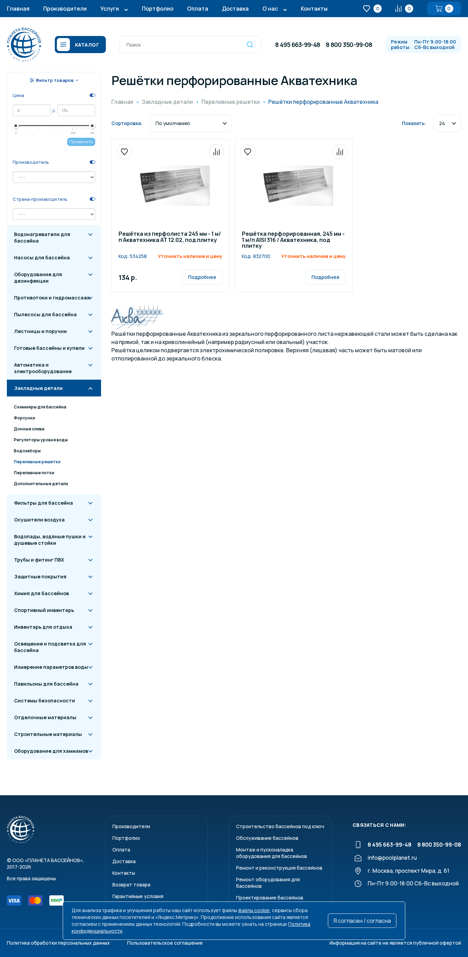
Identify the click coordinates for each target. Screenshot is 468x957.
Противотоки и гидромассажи (52, 297)
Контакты (314, 8)
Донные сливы (29, 429)
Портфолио (157, 8)
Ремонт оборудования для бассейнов (268, 882)
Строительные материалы (48, 734)
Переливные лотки (34, 473)
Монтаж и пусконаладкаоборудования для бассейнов (271, 852)
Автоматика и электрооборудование (43, 368)
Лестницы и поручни (40, 331)
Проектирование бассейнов (269, 897)
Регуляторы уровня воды (41, 440)
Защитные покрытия (40, 576)
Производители (65, 8)
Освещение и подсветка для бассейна (50, 646)
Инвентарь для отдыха (43, 627)
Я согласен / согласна (362, 920)
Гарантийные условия (137, 896)
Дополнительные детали (41, 484)
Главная (18, 8)
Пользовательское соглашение (165, 943)
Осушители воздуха (39, 519)
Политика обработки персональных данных (58, 943)
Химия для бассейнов (41, 593)
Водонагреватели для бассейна (42, 237)
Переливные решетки (37, 462)
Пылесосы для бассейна (45, 314)
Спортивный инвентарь (44, 610)
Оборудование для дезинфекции (38, 277)
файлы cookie (254, 910)
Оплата (197, 8)
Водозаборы (27, 451)
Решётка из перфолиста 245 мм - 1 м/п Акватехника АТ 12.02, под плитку (170, 237)
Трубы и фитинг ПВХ (39, 559)
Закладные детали (38, 388)
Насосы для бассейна (42, 257)
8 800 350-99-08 (349, 44)
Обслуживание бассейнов (267, 838)
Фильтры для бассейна (43, 503)
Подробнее (202, 277)
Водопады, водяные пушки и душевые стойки (50, 539)
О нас (270, 8)
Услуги (109, 8)
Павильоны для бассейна (46, 683)
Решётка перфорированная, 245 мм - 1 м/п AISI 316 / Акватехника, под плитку (293, 240)
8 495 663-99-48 (297, 44)
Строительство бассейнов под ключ (280, 826)
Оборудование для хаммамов (51, 751)
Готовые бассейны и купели (49, 348)
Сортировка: (127, 123)
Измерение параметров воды (51, 667)
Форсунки (24, 418)
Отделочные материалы (45, 717)
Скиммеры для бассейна (40, 407)
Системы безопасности (44, 700)
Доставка (235, 8)
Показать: (414, 123)
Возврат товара (131, 884)
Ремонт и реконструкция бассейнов (279, 867)
